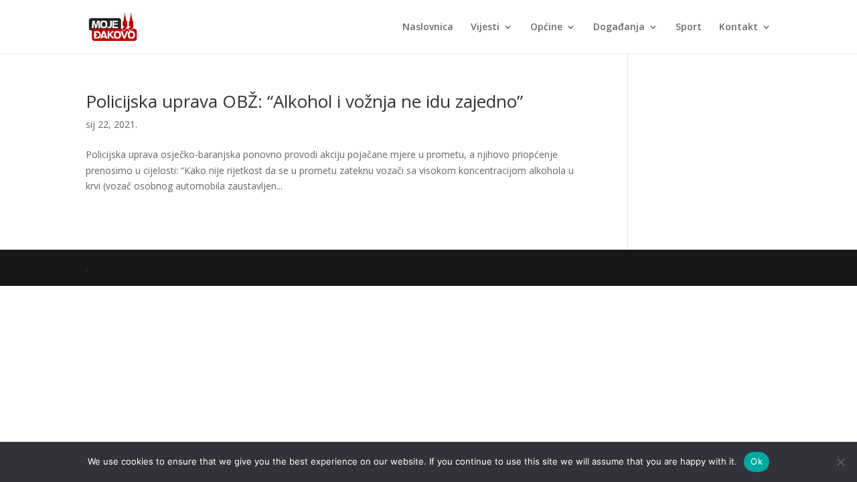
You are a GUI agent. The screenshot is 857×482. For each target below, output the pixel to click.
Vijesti (485, 27)
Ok (757, 461)
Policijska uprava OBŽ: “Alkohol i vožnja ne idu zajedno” (304, 101)
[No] (840, 462)
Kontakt (738, 27)
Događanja (619, 27)
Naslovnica (427, 27)
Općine (546, 27)
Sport (689, 27)
